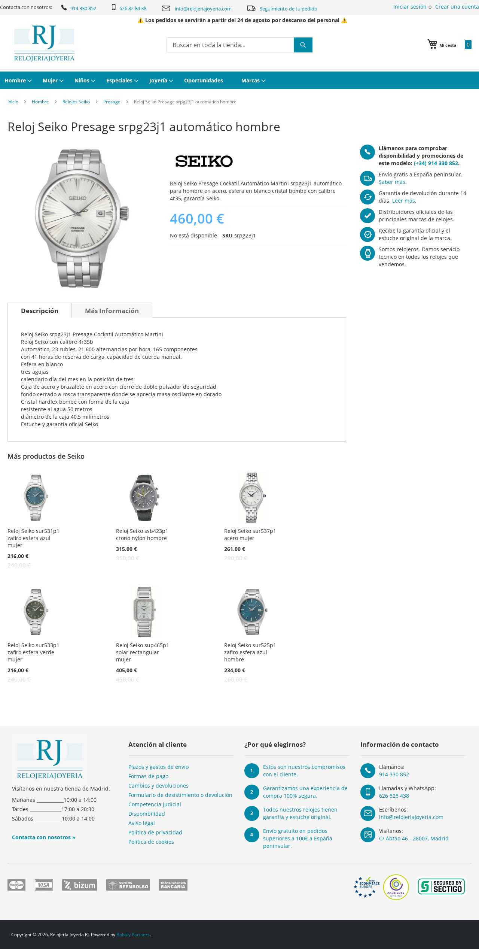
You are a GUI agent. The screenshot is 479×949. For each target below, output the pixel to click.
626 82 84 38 (132, 8)
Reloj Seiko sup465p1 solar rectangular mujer (142, 652)
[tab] (39, 310)
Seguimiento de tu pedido (288, 8)
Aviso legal (141, 823)
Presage (111, 101)
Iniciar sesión (410, 6)
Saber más (392, 181)
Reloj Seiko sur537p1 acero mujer (250, 534)
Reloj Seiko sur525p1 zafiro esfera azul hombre (250, 652)
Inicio (12, 101)
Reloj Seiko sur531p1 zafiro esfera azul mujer (33, 538)
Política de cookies (151, 841)
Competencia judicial (154, 804)
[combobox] (239, 44)
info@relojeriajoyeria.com (203, 8)
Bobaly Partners (133, 934)
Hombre (40, 101)
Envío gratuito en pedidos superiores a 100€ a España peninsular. (297, 838)
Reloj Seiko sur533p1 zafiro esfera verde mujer (33, 652)
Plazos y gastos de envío (158, 766)
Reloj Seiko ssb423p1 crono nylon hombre (142, 534)
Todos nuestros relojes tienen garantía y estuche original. (300, 813)
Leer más (403, 200)
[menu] (239, 80)
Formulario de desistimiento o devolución (180, 794)
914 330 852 (83, 8)
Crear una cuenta (457, 6)
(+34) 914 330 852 (436, 163)
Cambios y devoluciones (158, 785)
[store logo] (44, 43)
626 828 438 (394, 795)
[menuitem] (17, 80)
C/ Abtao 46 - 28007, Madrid (414, 838)
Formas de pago (148, 776)
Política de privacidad (155, 832)
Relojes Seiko (76, 101)
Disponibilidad (146, 813)
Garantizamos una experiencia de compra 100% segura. (305, 792)
